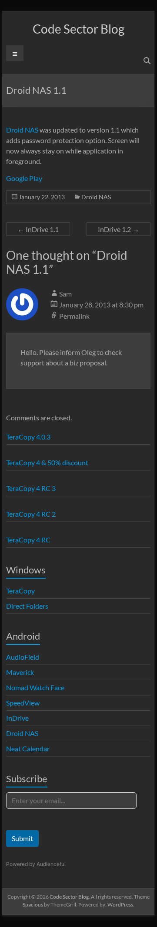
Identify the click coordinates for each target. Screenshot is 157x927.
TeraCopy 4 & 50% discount (47, 462)
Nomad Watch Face (35, 687)
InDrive (17, 718)
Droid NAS (22, 130)
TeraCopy (20, 590)
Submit (22, 838)
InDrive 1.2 (118, 229)
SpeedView (23, 703)
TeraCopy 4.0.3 (28, 437)
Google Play (24, 178)
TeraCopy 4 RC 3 (31, 488)
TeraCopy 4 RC (28, 539)
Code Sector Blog (78, 28)
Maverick (20, 672)
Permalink (74, 316)
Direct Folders (27, 606)
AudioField (22, 657)
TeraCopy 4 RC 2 (31, 514)
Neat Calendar (28, 748)
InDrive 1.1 (38, 229)
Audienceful (51, 864)
